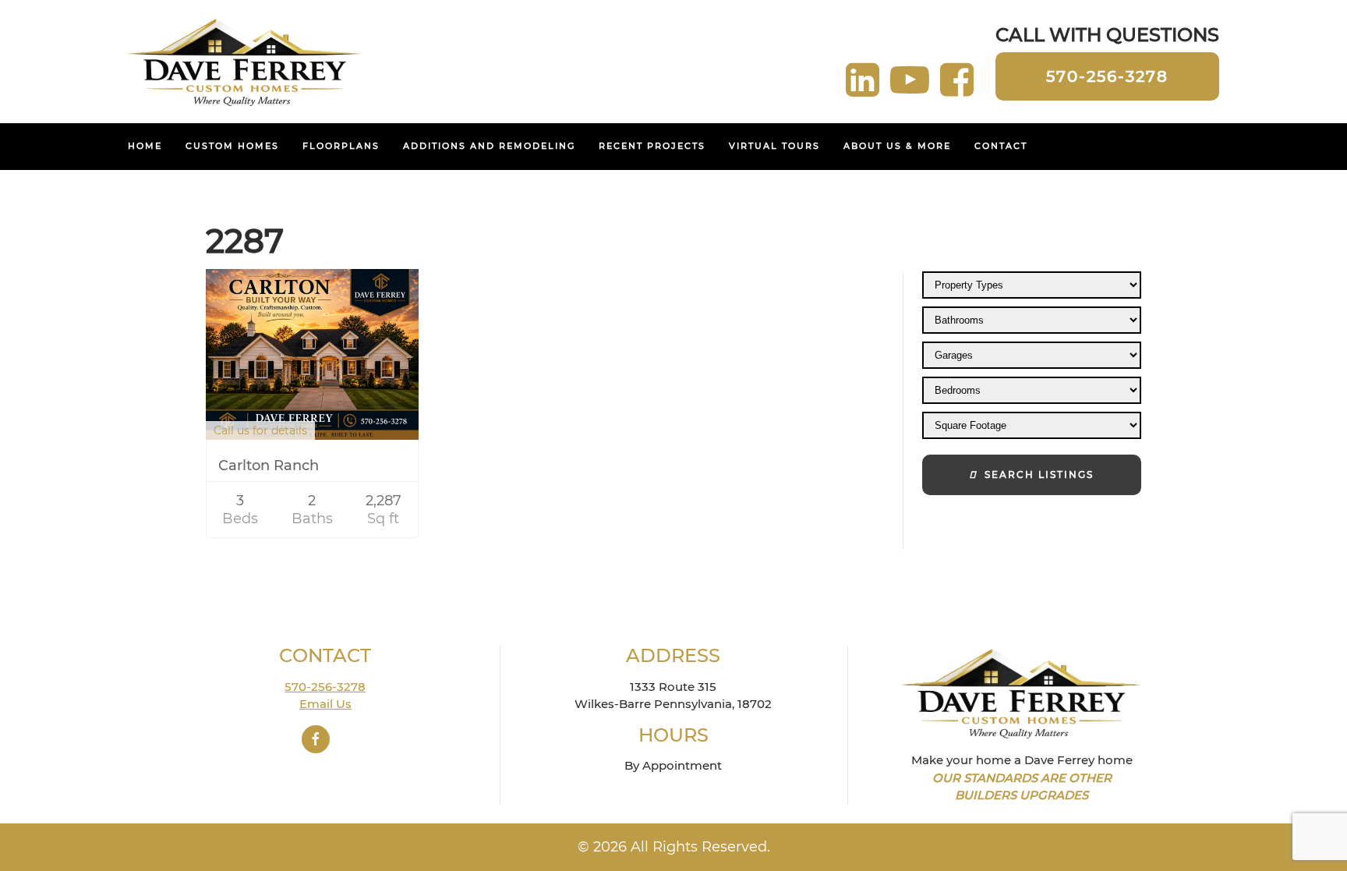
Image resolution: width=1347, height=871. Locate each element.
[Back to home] (245, 62)
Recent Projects (652, 145)
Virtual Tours (774, 145)
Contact (1000, 145)
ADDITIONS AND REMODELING (489, 145)
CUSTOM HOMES (232, 145)
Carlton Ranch (268, 465)
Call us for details (260, 430)
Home (145, 145)
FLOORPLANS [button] (341, 145)
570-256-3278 (1107, 76)
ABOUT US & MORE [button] (897, 145)
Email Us (325, 703)
